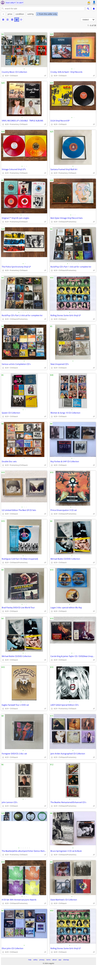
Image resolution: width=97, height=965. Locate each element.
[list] (3, 20)
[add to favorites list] (3, 75)
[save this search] (94, 9)
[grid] (12, 20)
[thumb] (7, 20)
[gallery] (16, 20)
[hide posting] (45, 75)
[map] (21, 20)
